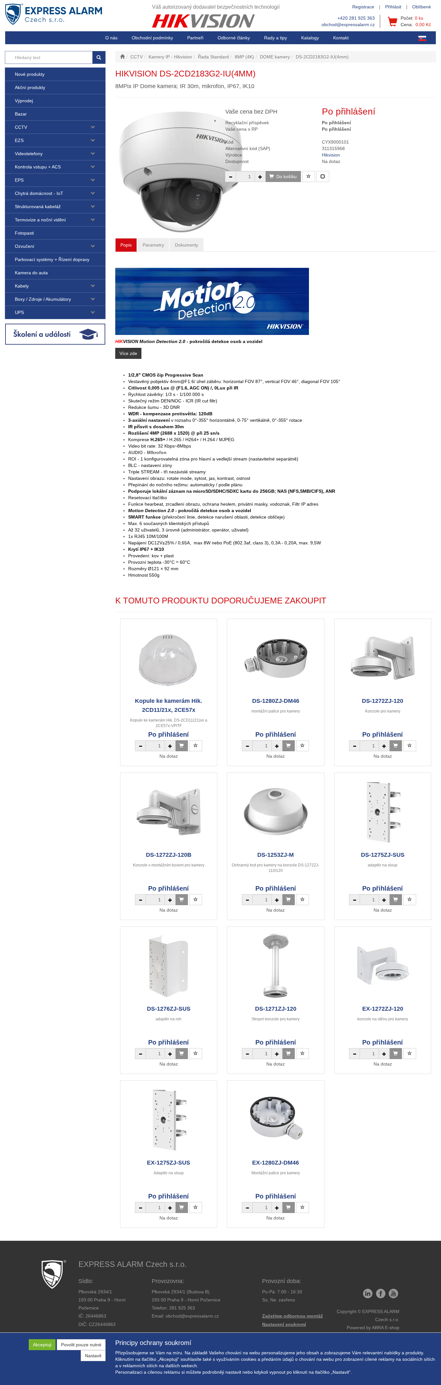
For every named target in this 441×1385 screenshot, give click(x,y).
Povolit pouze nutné (81, 1344)
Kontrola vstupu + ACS (38, 166)
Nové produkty (30, 74)
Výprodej (24, 100)
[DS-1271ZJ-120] (275, 966)
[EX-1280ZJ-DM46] (275, 1120)
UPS (19, 312)
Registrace (363, 6)
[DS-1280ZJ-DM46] (275, 658)
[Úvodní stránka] (122, 56)
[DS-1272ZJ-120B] (168, 812)
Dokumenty (186, 245)
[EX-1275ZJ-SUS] (168, 1120)
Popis (126, 245)
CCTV (21, 127)
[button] (275, 38)
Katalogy (310, 37)
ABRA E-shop (385, 1327)
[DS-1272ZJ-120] (382, 658)
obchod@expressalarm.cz (348, 24)
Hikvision (331, 154)
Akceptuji (42, 1344)
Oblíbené (421, 6)
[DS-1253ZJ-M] (275, 812)
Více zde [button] (128, 353)
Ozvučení (24, 246)
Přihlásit (393, 6)
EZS (19, 140)
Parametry (153, 245)
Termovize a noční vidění (40, 219)
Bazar (21, 113)
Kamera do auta (31, 272)
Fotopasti (24, 233)
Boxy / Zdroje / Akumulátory (43, 299)
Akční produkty (30, 87)
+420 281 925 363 (356, 18)
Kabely (22, 285)
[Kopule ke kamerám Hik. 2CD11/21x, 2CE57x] (168, 658)
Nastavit (93, 1355)
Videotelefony (29, 153)
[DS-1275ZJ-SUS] (382, 812)
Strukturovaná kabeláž (38, 206)
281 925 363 (182, 1307)
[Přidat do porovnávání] (322, 176)
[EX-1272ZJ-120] (382, 966)
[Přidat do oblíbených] (308, 176)
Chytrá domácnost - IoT (39, 193)
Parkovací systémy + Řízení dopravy (52, 259)
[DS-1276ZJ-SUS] (168, 966)
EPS (19, 180)
